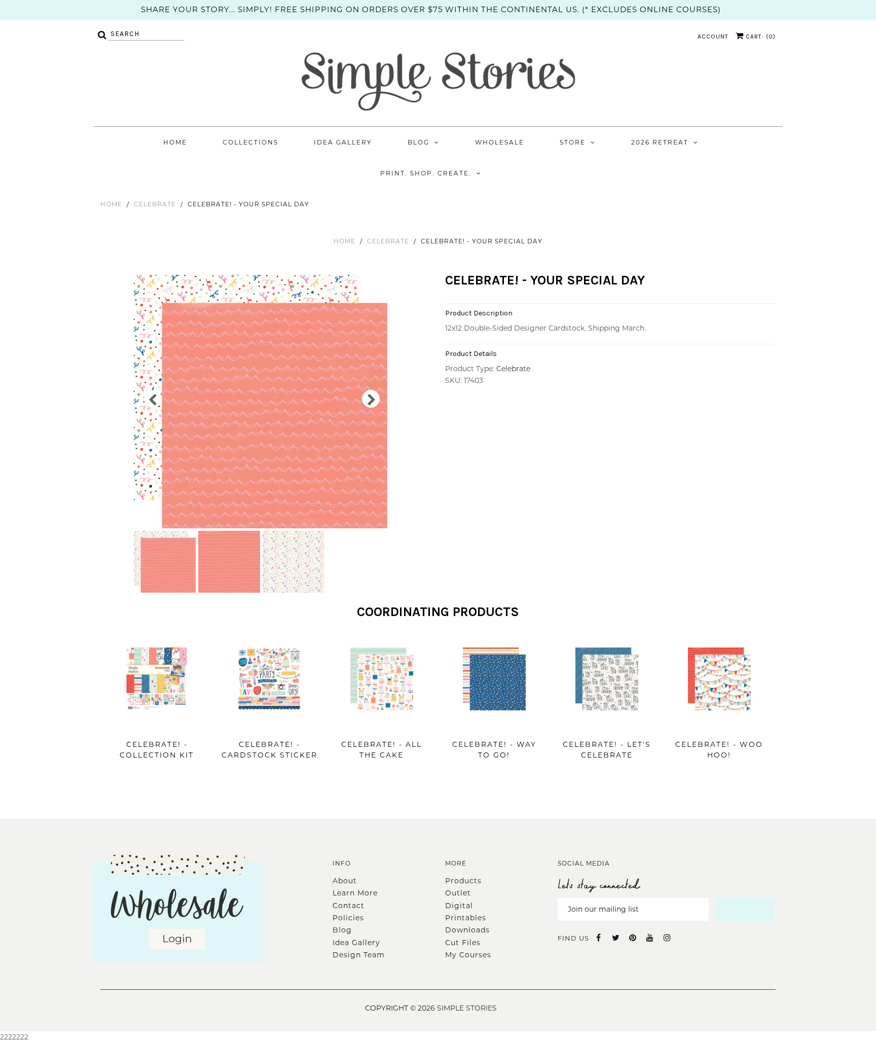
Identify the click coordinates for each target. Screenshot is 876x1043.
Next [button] (371, 399)
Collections (250, 142)
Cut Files (463, 942)
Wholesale (499, 142)
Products (463, 880)
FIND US (573, 938)
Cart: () (760, 36)
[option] (262, 401)
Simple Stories (467, 1008)
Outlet (458, 892)
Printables (465, 917)
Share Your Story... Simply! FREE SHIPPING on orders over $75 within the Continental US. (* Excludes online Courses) (431, 9)
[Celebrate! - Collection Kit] (156, 725)
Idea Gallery (343, 142)
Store (573, 142)
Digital (459, 905)
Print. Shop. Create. (425, 173)
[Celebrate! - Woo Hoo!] (719, 725)
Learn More (355, 892)
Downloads (467, 929)
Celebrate (155, 204)
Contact (348, 905)
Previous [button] (153, 399)
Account (713, 36)
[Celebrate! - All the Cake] (382, 725)
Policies (348, 917)
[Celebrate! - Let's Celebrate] (607, 725)
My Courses (468, 954)
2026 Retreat (659, 142)
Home (175, 142)
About (345, 880)
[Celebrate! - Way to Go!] (494, 725)
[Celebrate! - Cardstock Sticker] (269, 725)
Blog (418, 142)
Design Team (359, 954)
